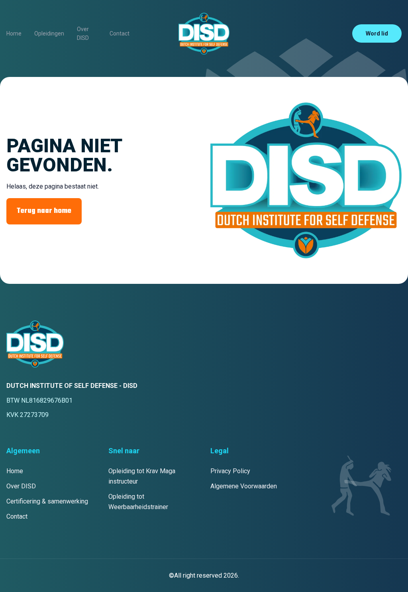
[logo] (204, 34)
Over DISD (83, 33)
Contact (119, 33)
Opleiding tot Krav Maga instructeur (141, 476)
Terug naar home (44, 211)
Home (14, 33)
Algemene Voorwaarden (243, 486)
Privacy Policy (230, 471)
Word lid (377, 33)
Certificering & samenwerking (47, 501)
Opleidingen (49, 33)
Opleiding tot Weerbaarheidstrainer (138, 502)
